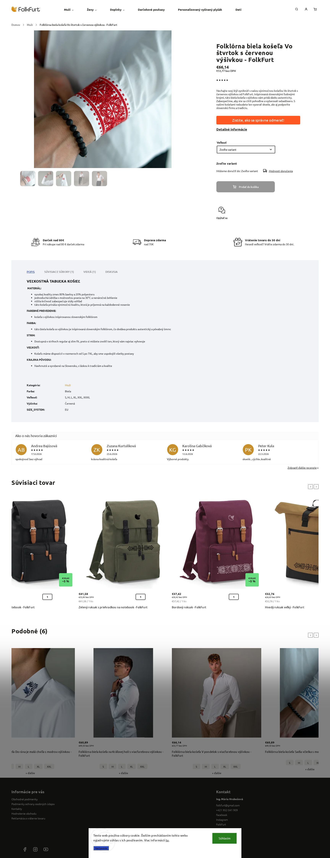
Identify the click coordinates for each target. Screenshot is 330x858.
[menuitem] (72, 9)
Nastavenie (101, 848)
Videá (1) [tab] (89, 272)
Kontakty (16, 809)
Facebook (221, 815)
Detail (68, 746)
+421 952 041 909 (227, 810)
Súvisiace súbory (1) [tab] (59, 272)
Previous (311, 486)
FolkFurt (221, 824)
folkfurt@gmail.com (228, 805)
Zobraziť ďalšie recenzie (302, 467)
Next (317, 486)
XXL (49, 766)
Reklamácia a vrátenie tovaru (28, 818)
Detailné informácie (231, 129)
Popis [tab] (31, 272)
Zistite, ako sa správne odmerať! (258, 120)
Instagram (222, 819)
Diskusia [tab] (111, 272)
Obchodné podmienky (24, 799)
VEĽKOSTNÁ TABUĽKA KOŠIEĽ (53, 281)
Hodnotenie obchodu (23, 813)
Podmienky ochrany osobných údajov (33, 804)
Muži (68, 385)
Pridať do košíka (249, 187)
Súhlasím (225, 838)
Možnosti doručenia (281, 171)
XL (38, 766)
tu (167, 840)
